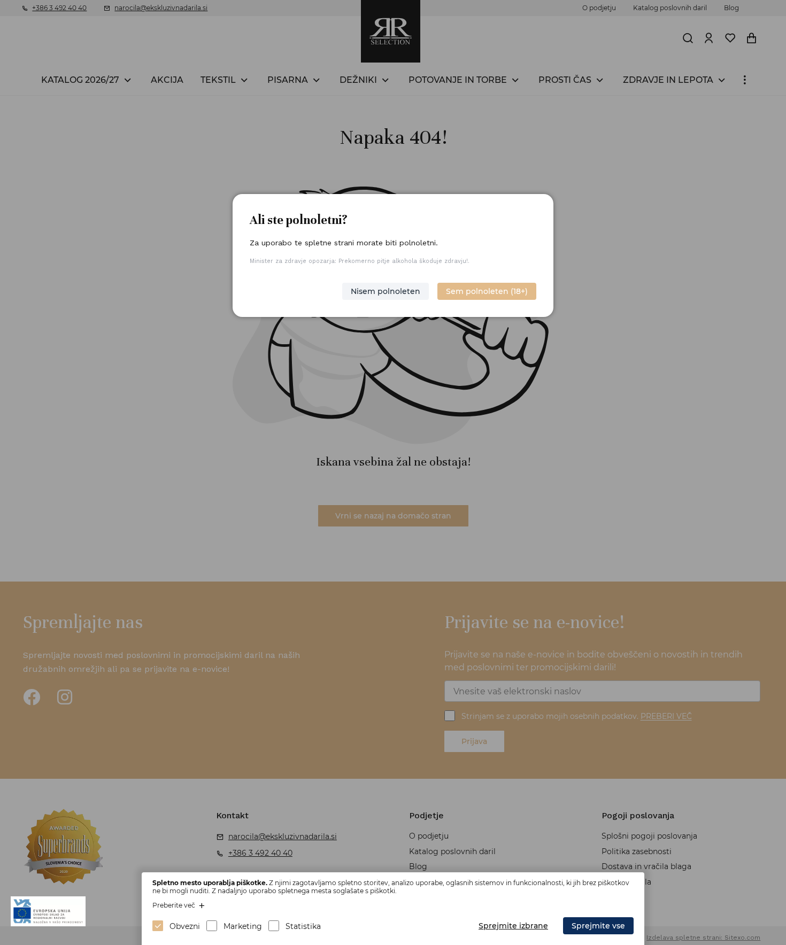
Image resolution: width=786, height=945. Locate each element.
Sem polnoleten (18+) (487, 291)
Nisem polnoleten (385, 291)
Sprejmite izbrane (513, 926)
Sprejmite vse (598, 926)
